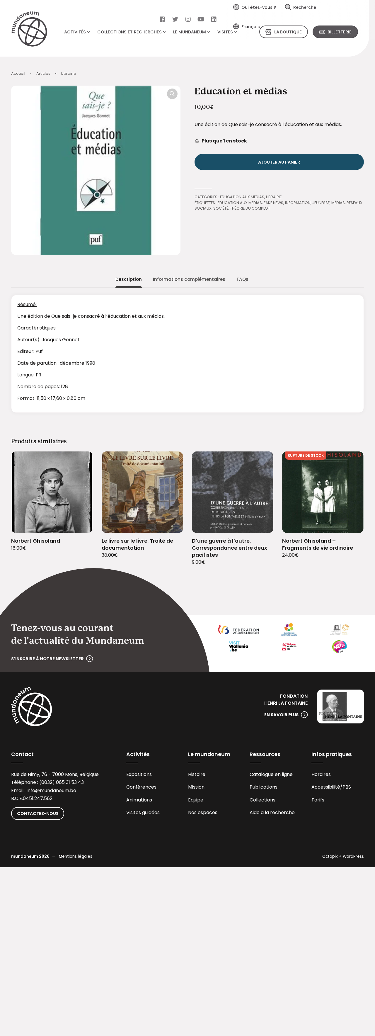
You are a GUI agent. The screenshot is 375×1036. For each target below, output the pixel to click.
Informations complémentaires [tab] (189, 279)
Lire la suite (352, 524)
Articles (43, 73)
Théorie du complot (250, 208)
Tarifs (317, 799)
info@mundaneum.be (51, 790)
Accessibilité (325, 787)
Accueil (18, 73)
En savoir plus (281, 715)
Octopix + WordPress (343, 856)
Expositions (139, 774)
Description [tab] (128, 279)
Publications (263, 787)
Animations (139, 799)
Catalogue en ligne (271, 774)
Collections (262, 799)
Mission (196, 787)
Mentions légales (75, 856)
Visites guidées (143, 812)
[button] (172, 94)
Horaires (321, 774)
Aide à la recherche (272, 812)
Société (220, 208)
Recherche (304, 7)
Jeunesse (321, 202)
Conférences (141, 787)
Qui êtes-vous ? (258, 7)
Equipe (195, 799)
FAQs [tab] (242, 279)
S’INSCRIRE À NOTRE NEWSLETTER (47, 659)
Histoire (196, 774)
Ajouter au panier (279, 162)
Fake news (273, 202)
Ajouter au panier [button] (81, 524)
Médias (338, 202)
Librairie (68, 73)
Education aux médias (242, 196)
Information (298, 202)
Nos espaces (202, 812)
